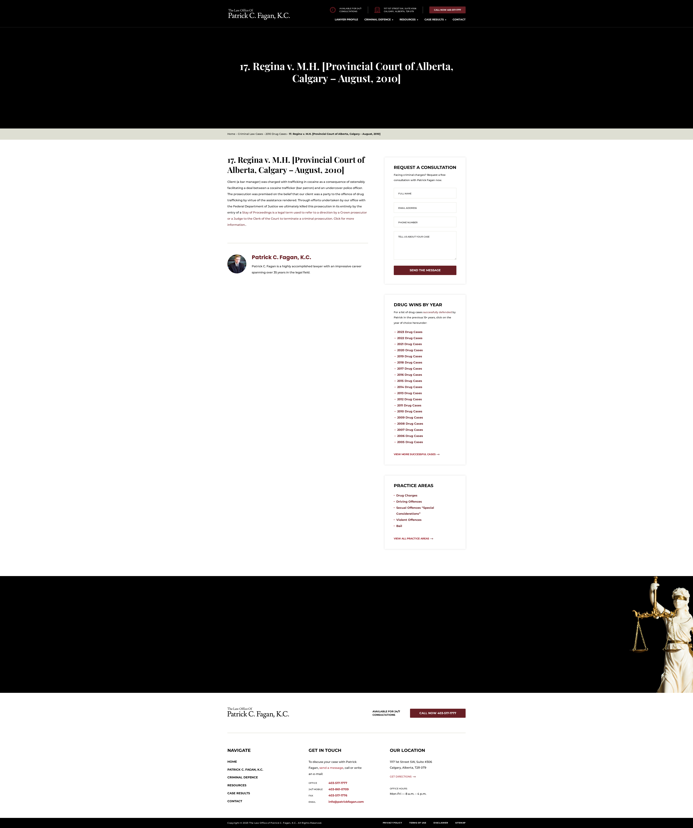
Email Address (407, 208)
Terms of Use (417, 823)
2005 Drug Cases (410, 442)
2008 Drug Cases (410, 423)
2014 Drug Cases (409, 387)
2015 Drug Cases (409, 381)
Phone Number (408, 222)
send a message (331, 768)
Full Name (404, 193)
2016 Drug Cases (409, 374)
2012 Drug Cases (409, 399)
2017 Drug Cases (409, 368)
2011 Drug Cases (409, 405)
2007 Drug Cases (410, 430)
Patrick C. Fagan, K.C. (281, 257)
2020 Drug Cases (410, 350)
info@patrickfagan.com (346, 801)
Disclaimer (440, 823)
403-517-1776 (337, 795)
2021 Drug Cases (409, 344)
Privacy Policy (392, 823)
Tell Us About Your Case (414, 236)
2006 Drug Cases (410, 436)
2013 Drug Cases (409, 393)
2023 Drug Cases (409, 332)
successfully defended (437, 312)
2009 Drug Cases (410, 417)
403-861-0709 (338, 789)
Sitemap (460, 823)
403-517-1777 (337, 783)
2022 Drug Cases (409, 338)
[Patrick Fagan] (236, 256)
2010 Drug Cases (409, 411)
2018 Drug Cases (409, 362)
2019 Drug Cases (409, 356)
